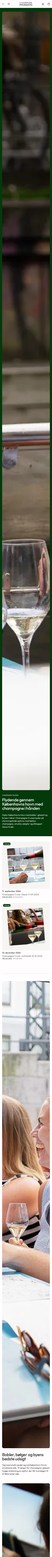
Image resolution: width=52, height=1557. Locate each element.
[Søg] (9, 4)
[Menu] (3, 4)
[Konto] (43, 4)
